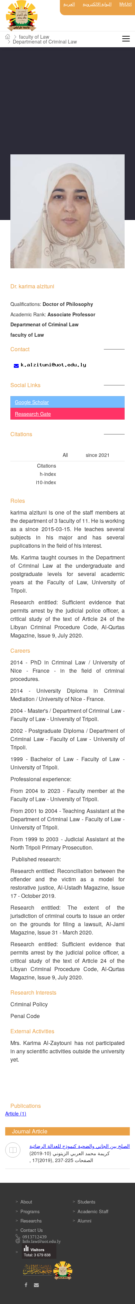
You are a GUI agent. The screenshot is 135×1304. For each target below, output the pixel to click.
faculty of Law (34, 36)
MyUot (125, 4)
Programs (30, 1211)
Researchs (31, 1220)
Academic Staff (93, 1211)
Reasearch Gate (33, 413)
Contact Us (31, 1230)
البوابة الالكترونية (97, 4)
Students (87, 1201)
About (26, 1201)
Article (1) (15, 1113)
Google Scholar (32, 402)
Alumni (84, 1220)
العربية (69, 4)
